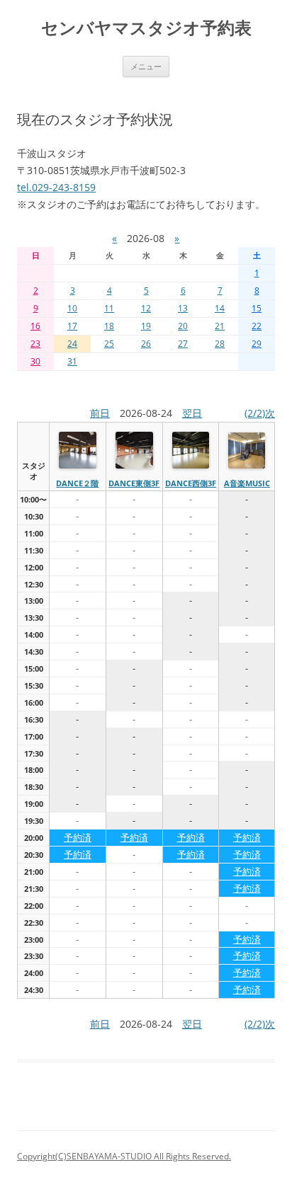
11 (109, 308)
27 (183, 344)
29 (257, 344)
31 (72, 361)
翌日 (192, 413)
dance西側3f (190, 483)
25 (109, 344)
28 (220, 344)
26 (146, 344)
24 (72, 344)
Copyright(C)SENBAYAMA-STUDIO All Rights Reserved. (124, 1156)
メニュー (146, 66)
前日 (100, 413)
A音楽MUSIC (247, 483)
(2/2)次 (260, 413)
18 (109, 326)
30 (35, 361)
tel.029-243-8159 (56, 187)
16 (35, 326)
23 (35, 344)
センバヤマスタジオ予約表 (146, 28)
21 (220, 326)
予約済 (77, 837)
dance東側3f (133, 483)
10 (72, 308)
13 (183, 308)
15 (257, 308)
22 (257, 326)
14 (220, 308)
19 (146, 326)
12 (146, 308)
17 (72, 326)
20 (183, 326)
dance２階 (77, 483)
